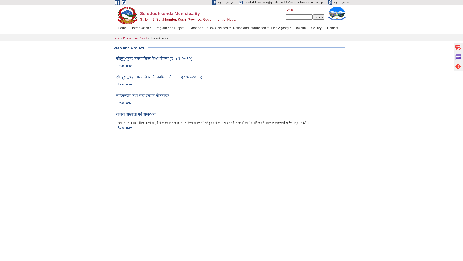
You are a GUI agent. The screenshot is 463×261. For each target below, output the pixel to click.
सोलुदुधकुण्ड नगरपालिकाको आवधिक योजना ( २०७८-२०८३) (159, 77)
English (290, 10)
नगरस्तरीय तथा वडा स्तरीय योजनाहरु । (144, 95)
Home (122, 28)
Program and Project (169, 28)
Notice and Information (249, 28)
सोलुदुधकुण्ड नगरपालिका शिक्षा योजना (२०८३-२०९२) (154, 58)
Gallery (316, 28)
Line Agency (280, 28)
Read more (125, 65)
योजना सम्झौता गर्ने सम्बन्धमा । (137, 114)
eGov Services (217, 28)
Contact (332, 28)
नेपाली (303, 10)
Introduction (140, 28)
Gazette (300, 28)
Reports (195, 28)
